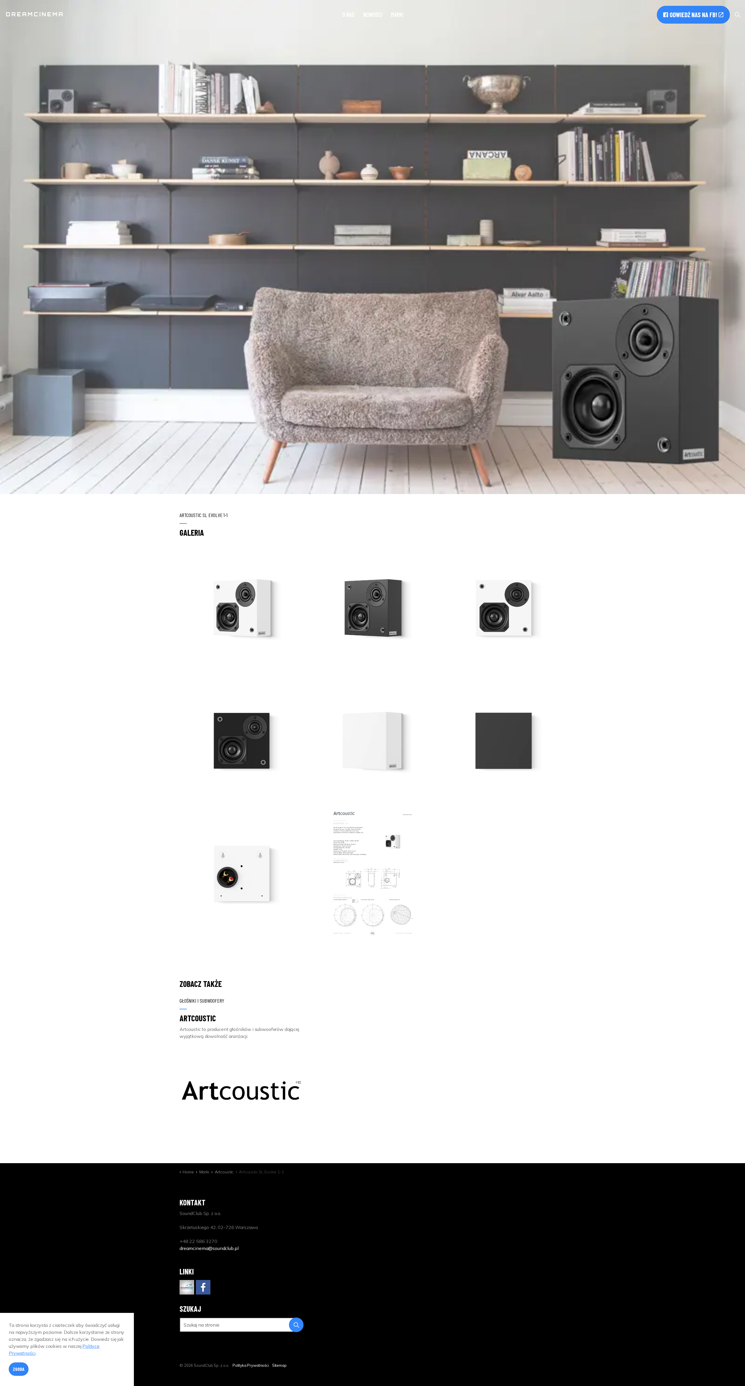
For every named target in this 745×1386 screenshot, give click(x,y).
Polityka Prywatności (251, 1365)
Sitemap (279, 1365)
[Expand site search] (737, 14)
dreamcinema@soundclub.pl (209, 1248)
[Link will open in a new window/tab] (187, 1287)
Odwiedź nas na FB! (693, 14)
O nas (348, 14)
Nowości (372, 14)
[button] (242, 608)
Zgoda (18, 1369)
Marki (397, 14)
